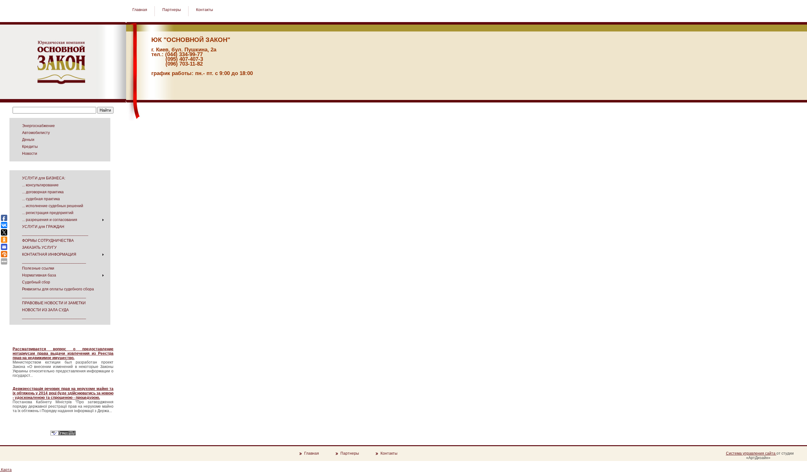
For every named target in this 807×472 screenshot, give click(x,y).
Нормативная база (39, 275)
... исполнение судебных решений (52, 206)
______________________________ (55, 233)
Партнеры (172, 10)
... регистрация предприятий (47, 213)
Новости (29, 153)
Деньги (28, 139)
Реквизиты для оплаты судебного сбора (58, 289)
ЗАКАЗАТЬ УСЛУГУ (39, 247)
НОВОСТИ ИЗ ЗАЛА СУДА (45, 310)
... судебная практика (41, 199)
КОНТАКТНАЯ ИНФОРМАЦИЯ (49, 254)
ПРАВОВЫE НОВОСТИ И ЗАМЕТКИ (54, 303)
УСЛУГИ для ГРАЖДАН (43, 226)
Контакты (204, 10)
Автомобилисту (36, 133)
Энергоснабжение (38, 126)
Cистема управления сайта (751, 453)
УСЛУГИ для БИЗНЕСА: (43, 178)
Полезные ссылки (38, 268)
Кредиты (30, 146)
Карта (6, 470)
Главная (140, 10)
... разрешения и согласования (49, 220)
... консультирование (40, 185)
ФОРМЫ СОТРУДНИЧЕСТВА (48, 240)
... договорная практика (43, 192)
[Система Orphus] (63, 434)
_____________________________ (54, 261)
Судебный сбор (36, 282)
